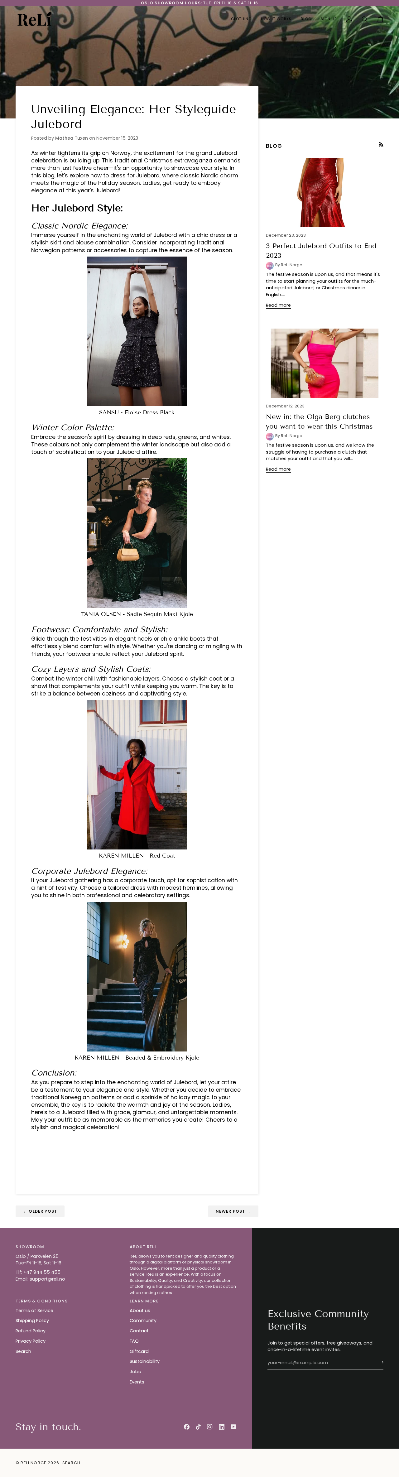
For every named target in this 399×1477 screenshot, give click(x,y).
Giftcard (139, 1351)
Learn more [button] (144, 1301)
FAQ (134, 1341)
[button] (241, 19)
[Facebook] (187, 1427)
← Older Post (40, 1211)
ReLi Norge (33, 1463)
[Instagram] (210, 1427)
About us (140, 1310)
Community (143, 1320)
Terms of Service (34, 1310)
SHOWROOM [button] (30, 1247)
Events (137, 1382)
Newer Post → (233, 1211)
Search (23, 1351)
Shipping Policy (32, 1320)
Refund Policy (31, 1331)
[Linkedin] (221, 1427)
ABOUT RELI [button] (143, 1247)
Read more (278, 305)
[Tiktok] (198, 1427)
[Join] (378, 1362)
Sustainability (145, 1361)
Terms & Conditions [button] (42, 1301)
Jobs (135, 1372)
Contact (139, 1331)
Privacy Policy (31, 1341)
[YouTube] (233, 1427)
